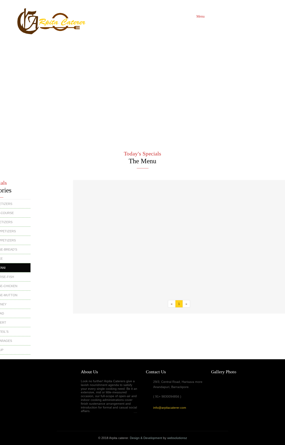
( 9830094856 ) (253, 16)
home (176, 16)
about (188, 16)
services (214, 16)
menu (200, 16)
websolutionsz (177, 438)
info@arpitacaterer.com (169, 407)
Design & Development (146, 438)
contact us (231, 16)
